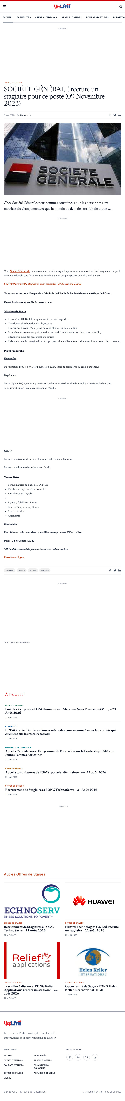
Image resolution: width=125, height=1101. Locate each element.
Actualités (24, 17)
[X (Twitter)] (86, 1057)
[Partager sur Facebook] (109, 115)
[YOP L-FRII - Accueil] (62, 6)
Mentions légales (92, 1092)
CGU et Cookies (113, 1092)
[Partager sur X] (114, 115)
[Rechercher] (119, 6)
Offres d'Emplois (46, 17)
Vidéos (7, 1078)
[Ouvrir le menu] (6, 6)
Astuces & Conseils (44, 1073)
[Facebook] (69, 1057)
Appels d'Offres (71, 17)
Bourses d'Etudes (97, 17)
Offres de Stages (13, 1073)
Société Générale (20, 271)
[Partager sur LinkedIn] (119, 115)
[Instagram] (95, 1057)
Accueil (7, 17)
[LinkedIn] (78, 1057)
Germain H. (25, 115)
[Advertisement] (62, 49)
